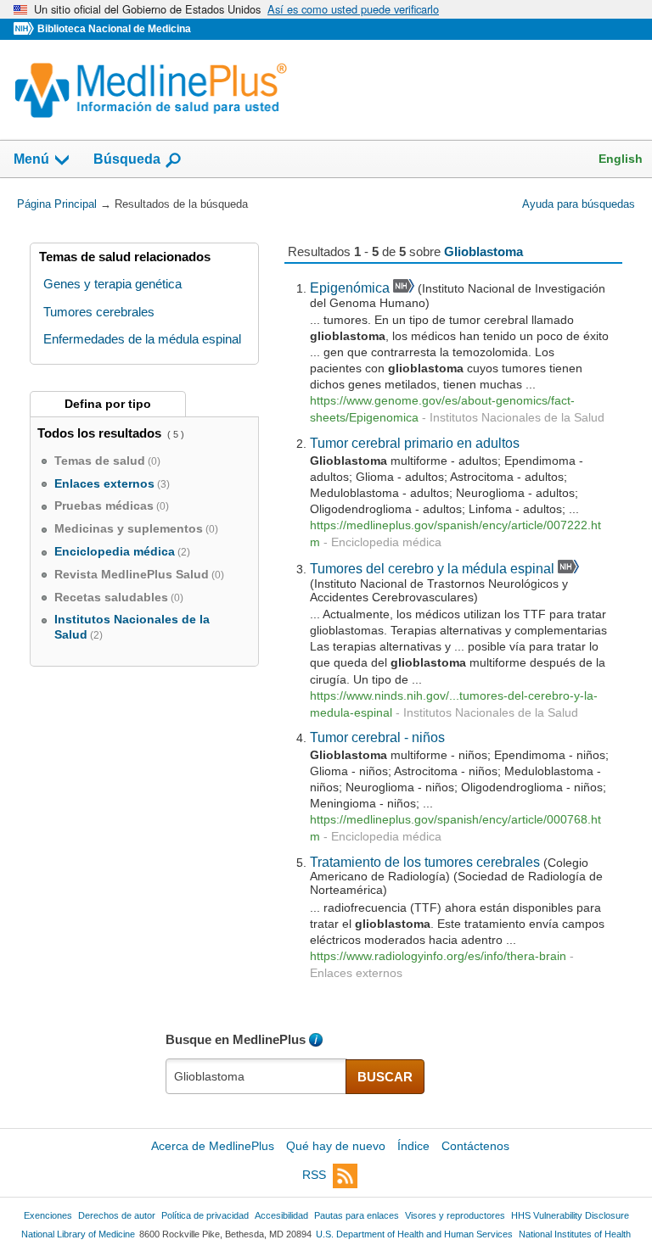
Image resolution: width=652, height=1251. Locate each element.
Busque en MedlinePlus (236, 1039)
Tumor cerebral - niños (377, 737)
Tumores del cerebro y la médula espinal (432, 568)
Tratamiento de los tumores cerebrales (425, 861)
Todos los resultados (101, 433)
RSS (314, 1174)
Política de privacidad (205, 1215)
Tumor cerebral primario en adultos (415, 442)
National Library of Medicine (78, 1234)
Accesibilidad (281, 1215)
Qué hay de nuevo (335, 1146)
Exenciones (48, 1215)
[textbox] (256, 1076)
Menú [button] (31, 159)
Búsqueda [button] (126, 159)
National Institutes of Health (575, 1234)
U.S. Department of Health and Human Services (414, 1234)
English (621, 158)
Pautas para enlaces (356, 1215)
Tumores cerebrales (99, 311)
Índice (413, 1146)
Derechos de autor (116, 1215)
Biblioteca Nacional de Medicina (114, 29)
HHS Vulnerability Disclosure (570, 1215)
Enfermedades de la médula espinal (142, 339)
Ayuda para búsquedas (578, 204)
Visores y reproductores (455, 1215)
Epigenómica (350, 287)
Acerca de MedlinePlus (212, 1146)
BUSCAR (385, 1076)
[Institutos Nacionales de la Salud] (25, 29)
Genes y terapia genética (112, 283)
